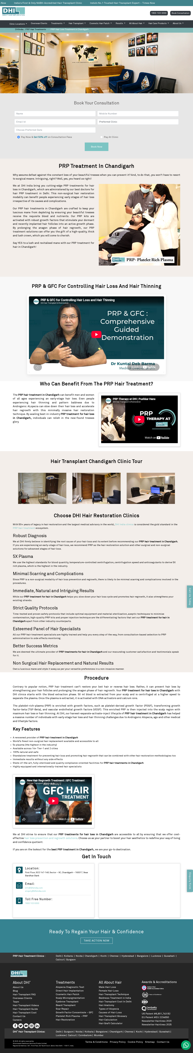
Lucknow (156, 956)
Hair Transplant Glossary (113, 1016)
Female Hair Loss (109, 991)
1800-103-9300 (158, 13)
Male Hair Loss (107, 987)
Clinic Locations (17, 24)
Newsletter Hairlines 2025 (157, 1024)
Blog (15, 991)
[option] (42, 488)
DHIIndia (19, 29)
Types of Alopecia (109, 1009)
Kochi (103, 956)
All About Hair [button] (136, 23)
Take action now (96, 940)
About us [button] (177, 23)
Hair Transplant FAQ (24, 994)
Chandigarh (91, 956)
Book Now (96, 147)
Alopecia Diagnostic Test (70, 987)
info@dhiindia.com (34, 888)
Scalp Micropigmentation (70, 998)
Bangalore (143, 956)
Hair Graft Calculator (110, 1023)
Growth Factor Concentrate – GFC (74, 1012)
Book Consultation (180, 13)
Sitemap (150, 1042)
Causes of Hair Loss (110, 1012)
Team (16, 1002)
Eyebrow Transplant (67, 1001)
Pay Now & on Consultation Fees (46, 137)
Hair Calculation (108, 1020)
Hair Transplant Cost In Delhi (115, 1001)
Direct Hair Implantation (70, 991)
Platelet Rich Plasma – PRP (72, 1016)
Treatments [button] (57, 23)
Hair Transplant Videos (26, 1005)
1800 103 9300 (32, 903)
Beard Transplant (66, 1005)
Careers (17, 1020)
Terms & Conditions (96, 1042)
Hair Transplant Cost (24, 1012)
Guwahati (169, 956)
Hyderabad (128, 956)
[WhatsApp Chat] (186, 1045)
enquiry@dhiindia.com (35, 891)
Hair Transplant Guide (25, 1009)
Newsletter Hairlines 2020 (157, 1021)
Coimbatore (85, 1035)
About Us (18, 987)
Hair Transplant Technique (114, 994)
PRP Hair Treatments (35, 29)
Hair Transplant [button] (76, 23)
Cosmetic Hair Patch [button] (100, 23)
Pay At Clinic (111, 137)
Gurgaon (71, 959)
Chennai (114, 956)
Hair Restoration (65, 1020)
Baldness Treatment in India (115, 998)
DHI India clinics (124, 524)
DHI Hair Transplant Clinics (28, 1031)
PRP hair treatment (24, 528)
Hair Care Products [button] (157, 23)
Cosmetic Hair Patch (67, 994)
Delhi (59, 956)
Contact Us (19, 1016)
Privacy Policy (118, 1042)
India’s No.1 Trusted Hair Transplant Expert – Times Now (67, 3)
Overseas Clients (39, 23)
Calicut (60, 959)
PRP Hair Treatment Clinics (29, 956)
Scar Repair (62, 1009)
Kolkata (68, 956)
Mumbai (98, 1035)
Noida (79, 956)
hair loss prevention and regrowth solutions (50, 838)
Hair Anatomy (106, 1005)
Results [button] (119, 23)
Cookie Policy (135, 1042)
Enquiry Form (190, 880)
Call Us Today (190, 596)
